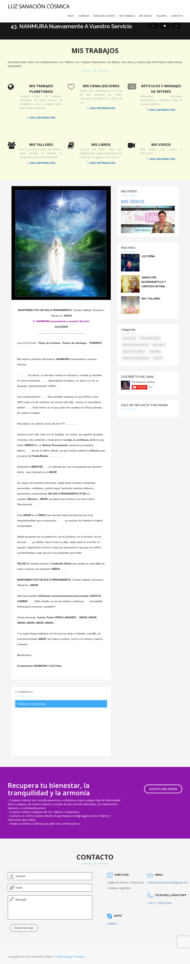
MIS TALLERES (150, 298)
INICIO (71, 15)
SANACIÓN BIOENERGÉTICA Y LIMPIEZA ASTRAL (153, 281)
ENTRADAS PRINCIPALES (135, 344)
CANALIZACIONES (149, 338)
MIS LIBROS (159, 344)
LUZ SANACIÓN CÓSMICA (38, 6)
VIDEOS (157, 358)
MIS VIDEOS (145, 15)
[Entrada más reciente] (153, 25)
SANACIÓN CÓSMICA (104, 15)
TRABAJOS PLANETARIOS (135, 358)
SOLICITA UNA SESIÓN (163, 789)
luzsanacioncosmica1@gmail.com (168, 882)
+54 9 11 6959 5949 (159, 903)
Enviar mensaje (23, 927)
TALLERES (161, 15)
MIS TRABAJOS (127, 15)
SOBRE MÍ (83, 15)
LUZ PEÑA (148, 256)
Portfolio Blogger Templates (69, 956)
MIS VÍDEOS (133, 201)
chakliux (112, 923)
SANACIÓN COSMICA (134, 351)
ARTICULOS (129, 338)
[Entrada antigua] (176, 25)
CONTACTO (177, 15)
